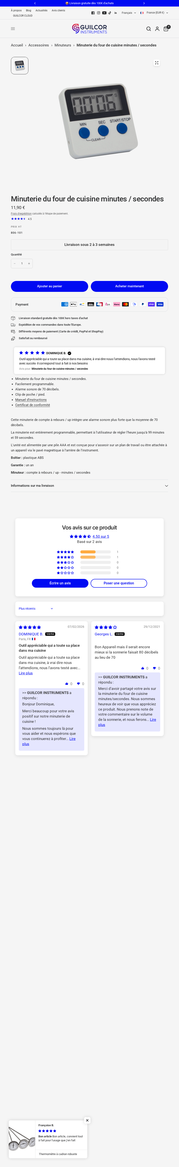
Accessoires (38, 45)
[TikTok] (110, 13)
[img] (30, 627)
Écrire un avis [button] (60, 583)
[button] (89, 360)
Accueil (17, 45)
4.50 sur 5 (101, 536)
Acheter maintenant (129, 286)
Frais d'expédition (21, 213)
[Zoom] (156, 63)
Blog (28, 10)
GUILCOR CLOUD (23, 15)
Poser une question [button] (119, 583)
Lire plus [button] (26, 673)
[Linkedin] (116, 13)
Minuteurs (63, 45)
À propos (16, 10)
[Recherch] (148, 28)
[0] (165, 28)
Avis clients (58, 10)
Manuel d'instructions (31, 400)
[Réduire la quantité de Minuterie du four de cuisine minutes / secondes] (14, 263)
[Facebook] (93, 13)
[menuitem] (17, 11)
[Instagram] (99, 13)
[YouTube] (104, 13)
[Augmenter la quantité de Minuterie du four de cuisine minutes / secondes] (29, 263)
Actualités (41, 10)
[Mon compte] (157, 28)
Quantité (16, 254)
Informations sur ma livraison (32, 486)
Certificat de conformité (32, 405)
